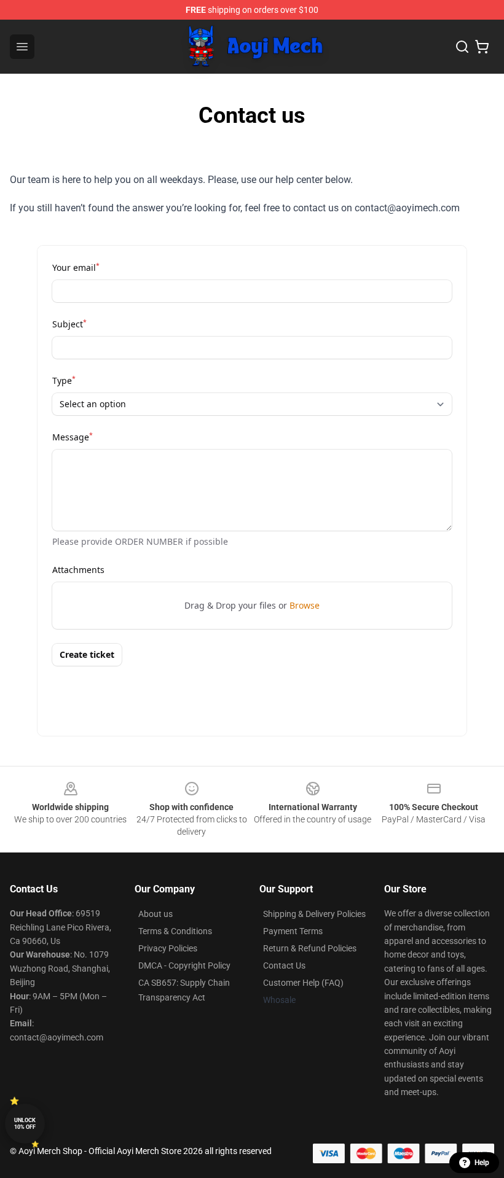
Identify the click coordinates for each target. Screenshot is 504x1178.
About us (155, 914)
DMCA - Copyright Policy (184, 965)
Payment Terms (293, 931)
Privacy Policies (167, 948)
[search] (462, 46)
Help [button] (481, 1162)
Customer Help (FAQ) (303, 983)
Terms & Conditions (175, 931)
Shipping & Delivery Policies (314, 914)
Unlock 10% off (25, 1123)
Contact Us (284, 965)
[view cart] (481, 46)
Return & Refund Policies (309, 948)
